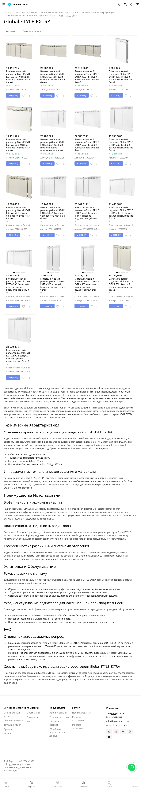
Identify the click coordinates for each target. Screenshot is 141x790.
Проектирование (81, 712)
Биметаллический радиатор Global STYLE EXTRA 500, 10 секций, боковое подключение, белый (52, 213)
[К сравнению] (29, 95)
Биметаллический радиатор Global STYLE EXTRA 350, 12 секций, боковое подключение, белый (52, 77)
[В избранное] (23, 95)
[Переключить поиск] (125, 4)
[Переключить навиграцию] (3, 4)
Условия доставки (59, 717)
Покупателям (57, 708)
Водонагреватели (13, 720)
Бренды (8, 729)
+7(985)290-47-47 (115, 713)
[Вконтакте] (109, 731)
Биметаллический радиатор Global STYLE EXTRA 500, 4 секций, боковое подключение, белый (52, 284)
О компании (33, 712)
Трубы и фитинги (13, 724)
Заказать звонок (114, 717)
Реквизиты (32, 717)
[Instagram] (116, 731)
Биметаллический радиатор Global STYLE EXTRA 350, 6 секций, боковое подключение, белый (18, 145)
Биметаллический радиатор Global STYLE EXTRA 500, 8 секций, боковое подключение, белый (121, 145)
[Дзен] (109, 737)
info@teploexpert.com (117, 721)
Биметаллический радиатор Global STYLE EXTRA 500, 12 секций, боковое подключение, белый (121, 213)
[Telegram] (130, 731)
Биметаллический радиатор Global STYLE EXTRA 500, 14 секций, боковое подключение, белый (86, 145)
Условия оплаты (58, 712)
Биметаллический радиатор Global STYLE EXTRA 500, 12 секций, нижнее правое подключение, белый (52, 145)
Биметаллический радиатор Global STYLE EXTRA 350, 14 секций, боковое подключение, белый (86, 77)
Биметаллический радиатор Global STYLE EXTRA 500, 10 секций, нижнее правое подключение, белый (86, 213)
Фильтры (10, 31)
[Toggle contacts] (119, 4)
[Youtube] (123, 731)
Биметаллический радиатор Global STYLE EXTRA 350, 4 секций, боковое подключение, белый (121, 77)
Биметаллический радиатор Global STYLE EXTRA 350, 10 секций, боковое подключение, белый (18, 77)
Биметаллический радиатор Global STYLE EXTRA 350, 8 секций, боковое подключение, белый (18, 213)
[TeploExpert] (18, 4)
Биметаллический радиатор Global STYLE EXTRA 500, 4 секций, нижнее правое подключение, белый (86, 284)
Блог (29, 721)
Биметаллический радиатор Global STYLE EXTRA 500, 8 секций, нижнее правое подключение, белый (18, 356)
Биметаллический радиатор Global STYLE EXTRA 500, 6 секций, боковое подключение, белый (121, 284)
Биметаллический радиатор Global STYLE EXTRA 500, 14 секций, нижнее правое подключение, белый (18, 284)
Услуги (7, 733)
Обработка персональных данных (57, 732)
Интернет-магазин (15, 708)
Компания (33, 708)
